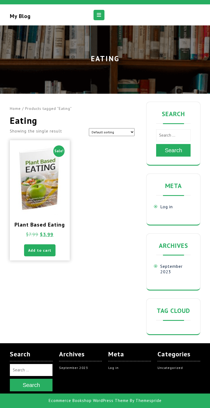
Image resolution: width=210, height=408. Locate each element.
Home (15, 108)
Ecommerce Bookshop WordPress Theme (89, 400)
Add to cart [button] (39, 250)
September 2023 (73, 368)
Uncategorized (170, 368)
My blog (20, 16)
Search (173, 150)
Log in (166, 206)
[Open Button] (99, 15)
